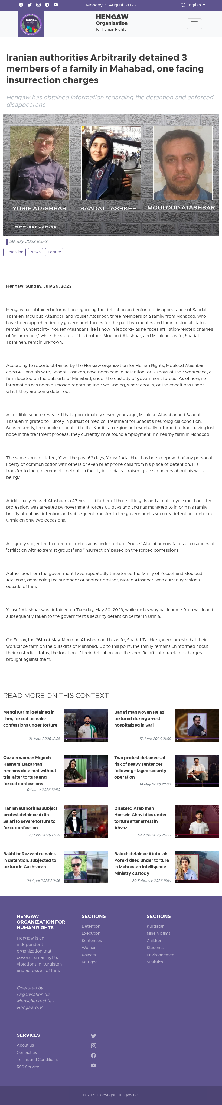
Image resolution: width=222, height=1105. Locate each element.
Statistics (155, 962)
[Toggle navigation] (194, 23)
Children (154, 941)
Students (155, 948)
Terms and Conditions (37, 1059)
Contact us (27, 1052)
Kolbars (89, 955)
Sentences (92, 941)
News (35, 252)
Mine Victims (158, 933)
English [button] (193, 5)
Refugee (90, 962)
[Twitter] (94, 1037)
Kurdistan (156, 926)
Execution (91, 933)
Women (89, 948)
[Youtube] (94, 1067)
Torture (54, 252)
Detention (14, 252)
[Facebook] (94, 1057)
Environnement (161, 955)
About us (25, 1045)
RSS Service (28, 1067)
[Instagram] (94, 1047)
